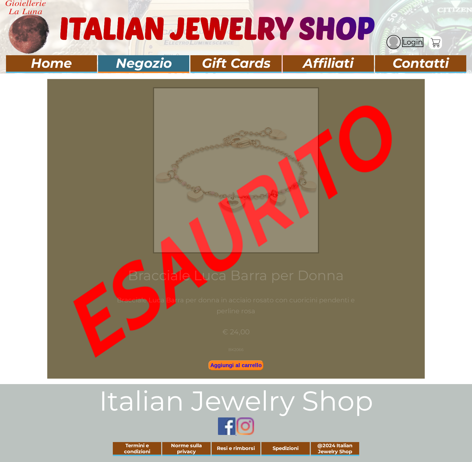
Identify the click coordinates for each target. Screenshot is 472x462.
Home (51, 63)
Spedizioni (286, 448)
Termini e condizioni (137, 449)
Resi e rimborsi (236, 448)
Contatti (421, 63)
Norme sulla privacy (186, 449)
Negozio (144, 63)
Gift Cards (236, 63)
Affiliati (328, 63)
